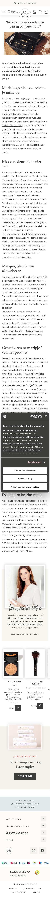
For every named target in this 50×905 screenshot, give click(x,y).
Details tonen (34, 462)
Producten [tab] (13, 819)
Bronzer (14, 681)
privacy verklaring (17, 892)
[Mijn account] (34, 12)
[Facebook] (42, 850)
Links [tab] (9, 840)
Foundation (19, 500)
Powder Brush (37, 683)
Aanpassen (23, 478)
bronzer (26, 203)
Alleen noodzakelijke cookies (25, 487)
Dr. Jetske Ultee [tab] (17, 826)
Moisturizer (7, 508)
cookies (36, 892)
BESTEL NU (25, 776)
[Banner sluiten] (46, 416)
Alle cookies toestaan (25, 470)
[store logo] (25, 14)
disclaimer (13, 888)
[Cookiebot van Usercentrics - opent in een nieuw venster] (31, 416)
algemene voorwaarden (31, 888)
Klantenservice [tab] (17, 833)
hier (17, 634)
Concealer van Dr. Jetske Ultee (21, 234)
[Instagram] (33, 850)
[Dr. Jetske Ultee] (9, 851)
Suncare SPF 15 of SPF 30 (15, 551)
